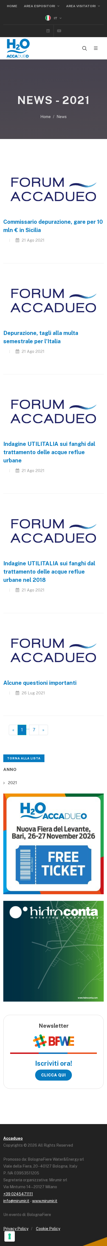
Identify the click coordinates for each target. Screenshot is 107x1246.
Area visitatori (81, 6)
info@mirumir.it (16, 1201)
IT (55, 18)
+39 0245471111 (18, 1194)
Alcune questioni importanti (40, 683)
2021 (12, 782)
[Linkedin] (48, 31)
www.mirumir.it (44, 1201)
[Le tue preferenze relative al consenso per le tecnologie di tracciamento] (9, 1236)
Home (12, 6)
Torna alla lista (24, 758)
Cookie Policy (48, 1228)
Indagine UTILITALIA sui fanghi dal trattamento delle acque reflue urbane (49, 452)
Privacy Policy (15, 1228)
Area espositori (40, 6)
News (62, 116)
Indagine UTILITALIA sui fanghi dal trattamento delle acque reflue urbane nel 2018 (49, 571)
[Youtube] (59, 31)
